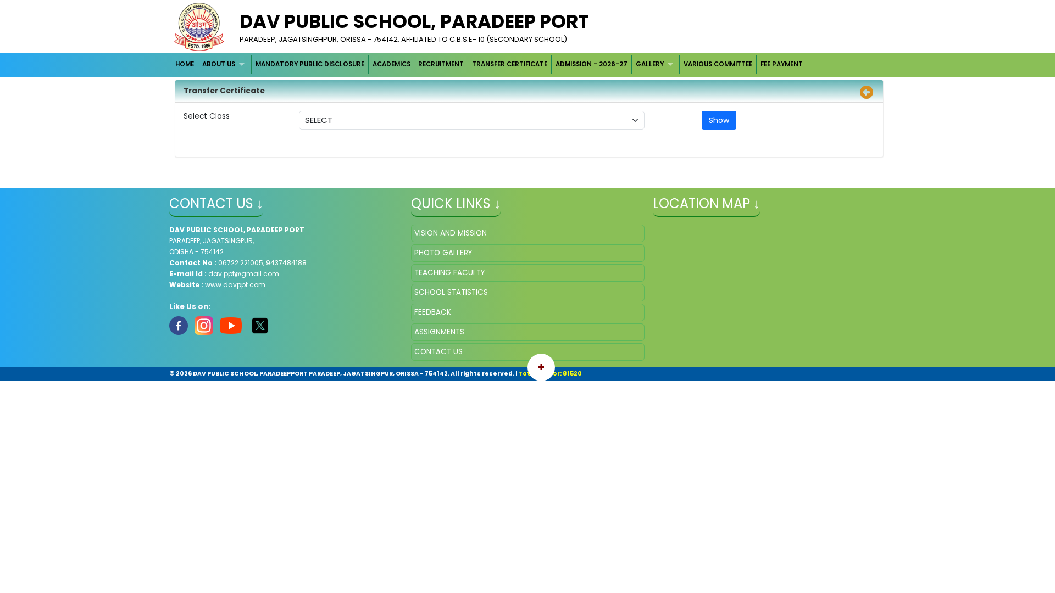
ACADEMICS (391, 64)
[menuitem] (185, 64)
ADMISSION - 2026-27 (592, 64)
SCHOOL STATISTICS (451, 292)
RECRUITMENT (441, 64)
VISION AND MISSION (450, 233)
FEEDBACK (432, 312)
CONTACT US (438, 351)
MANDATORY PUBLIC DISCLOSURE (310, 64)
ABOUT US (218, 64)
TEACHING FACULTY (449, 272)
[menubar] (489, 64)
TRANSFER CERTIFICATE (509, 64)
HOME (184, 64)
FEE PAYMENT (781, 64)
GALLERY (650, 64)
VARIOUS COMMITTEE (718, 64)
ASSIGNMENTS (439, 332)
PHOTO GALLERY (443, 253)
